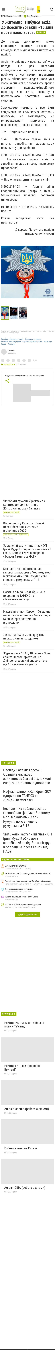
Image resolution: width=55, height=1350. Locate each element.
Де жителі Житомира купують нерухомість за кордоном (23, 636)
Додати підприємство (27, 914)
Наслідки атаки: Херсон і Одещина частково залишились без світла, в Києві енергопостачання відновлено (26, 617)
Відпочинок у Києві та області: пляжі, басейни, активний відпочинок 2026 (24, 526)
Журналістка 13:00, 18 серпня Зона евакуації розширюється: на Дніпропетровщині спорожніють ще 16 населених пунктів (27, 658)
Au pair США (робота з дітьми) (24, 1188)
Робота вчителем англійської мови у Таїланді (24, 1024)
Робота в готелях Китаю (20, 1148)
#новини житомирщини (11, 341)
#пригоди (48, 341)
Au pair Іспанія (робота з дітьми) (26, 1109)
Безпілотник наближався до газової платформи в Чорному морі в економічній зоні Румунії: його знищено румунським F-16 (27, 574)
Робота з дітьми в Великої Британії (22, 1067)
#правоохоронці (16, 339)
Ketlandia (11, 350)
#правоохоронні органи (32, 341)
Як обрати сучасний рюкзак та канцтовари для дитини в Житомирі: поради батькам (24, 504)
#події (3, 344)
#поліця (4, 339)
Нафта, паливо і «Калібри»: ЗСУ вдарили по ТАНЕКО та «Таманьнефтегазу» (24, 595)
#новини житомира (33, 339)
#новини (11, 344)
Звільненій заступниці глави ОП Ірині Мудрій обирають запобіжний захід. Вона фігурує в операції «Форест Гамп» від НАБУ (27, 551)
